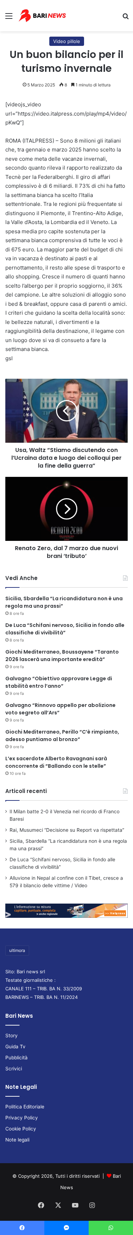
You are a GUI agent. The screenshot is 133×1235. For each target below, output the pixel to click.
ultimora (17, 950)
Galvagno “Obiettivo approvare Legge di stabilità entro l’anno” (58, 682)
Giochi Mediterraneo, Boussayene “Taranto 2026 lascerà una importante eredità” (62, 655)
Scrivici (13, 1068)
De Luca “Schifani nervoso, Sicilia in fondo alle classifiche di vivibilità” (64, 629)
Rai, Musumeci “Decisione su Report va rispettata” (67, 830)
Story (11, 1035)
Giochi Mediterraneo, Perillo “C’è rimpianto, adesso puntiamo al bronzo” (62, 735)
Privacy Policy (21, 1117)
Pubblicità (16, 1057)
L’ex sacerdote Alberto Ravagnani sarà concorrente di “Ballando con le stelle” (56, 762)
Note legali (17, 1140)
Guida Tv (15, 1046)
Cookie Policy (20, 1129)
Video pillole (66, 41)
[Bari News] (42, 15)
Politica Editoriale (24, 1106)
